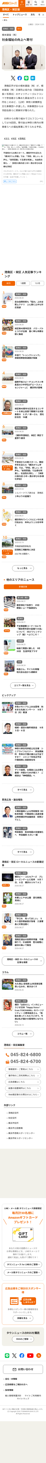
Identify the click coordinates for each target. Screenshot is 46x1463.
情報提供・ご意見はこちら (20, 1069)
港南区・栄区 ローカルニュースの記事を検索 (22, 961)
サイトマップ (23, 1399)
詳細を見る (22, 1318)
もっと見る (22, 568)
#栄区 (13, 138)
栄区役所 (12, 1118)
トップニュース (20, 14)
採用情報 (9, 1390)
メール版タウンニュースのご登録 (22, 1272)
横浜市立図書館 (15, 1128)
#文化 (6, 138)
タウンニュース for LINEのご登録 (22, 1264)
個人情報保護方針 (13, 1395)
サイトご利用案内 (33, 1395)
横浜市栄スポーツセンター (20, 1138)
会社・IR (29, 5)
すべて (6, 14)
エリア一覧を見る (22, 685)
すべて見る (22, 790)
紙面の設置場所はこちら (19, 1088)
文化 (33, 14)
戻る (5, 20)
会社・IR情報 (11, 1379)
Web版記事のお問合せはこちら (22, 1094)
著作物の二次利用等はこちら (21, 1075)
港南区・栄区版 (11, 9)
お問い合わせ (25, 1369)
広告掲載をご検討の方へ (16, 1384)
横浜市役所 (13, 1123)
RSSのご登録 (22, 1339)
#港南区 (22, 138)
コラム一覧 (22, 1034)
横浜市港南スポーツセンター (21, 1133)
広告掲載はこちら (16, 1082)
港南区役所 (13, 1113)
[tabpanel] (23, 58)
